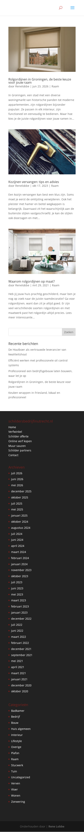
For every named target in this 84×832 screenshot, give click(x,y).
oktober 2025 (19, 497)
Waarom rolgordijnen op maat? (31, 281)
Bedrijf (15, 716)
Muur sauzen (17, 446)
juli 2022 (16, 625)
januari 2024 (19, 564)
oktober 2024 (19, 521)
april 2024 (17, 546)
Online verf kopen (20, 441)
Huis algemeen (21, 729)
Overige (16, 747)
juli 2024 (16, 534)
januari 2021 (19, 679)
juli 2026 (16, 473)
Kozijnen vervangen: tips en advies (33, 182)
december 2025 (21, 491)
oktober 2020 (19, 691)
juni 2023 (17, 588)
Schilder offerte (18, 436)
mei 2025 (17, 509)
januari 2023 (19, 612)
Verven (15, 783)
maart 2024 (18, 552)
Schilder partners (19, 450)
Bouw (14, 723)
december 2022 (21, 618)
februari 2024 (20, 558)
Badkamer (17, 711)
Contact (13, 455)
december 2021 (21, 649)
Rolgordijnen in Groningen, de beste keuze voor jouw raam (39, 81)
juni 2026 (17, 479)
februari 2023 (20, 606)
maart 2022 (18, 637)
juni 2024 (17, 540)
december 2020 (21, 685)
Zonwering (18, 801)
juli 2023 (16, 582)
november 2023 (21, 570)
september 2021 (21, 655)
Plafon (15, 753)
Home (12, 427)
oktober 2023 (19, 576)
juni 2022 (17, 630)
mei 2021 (17, 661)
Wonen (15, 795)
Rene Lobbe (56, 826)
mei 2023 (17, 594)
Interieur (17, 735)
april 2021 (17, 667)
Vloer (14, 789)
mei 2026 (17, 485)
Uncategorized (20, 777)
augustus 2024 (20, 528)
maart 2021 (18, 673)
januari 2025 (19, 515)
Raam (55, 86)
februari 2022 (20, 643)
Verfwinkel (15, 432)
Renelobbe (22, 86)
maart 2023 (18, 600)
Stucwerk (17, 765)
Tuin (14, 771)
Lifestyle (16, 741)
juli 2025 (16, 503)
